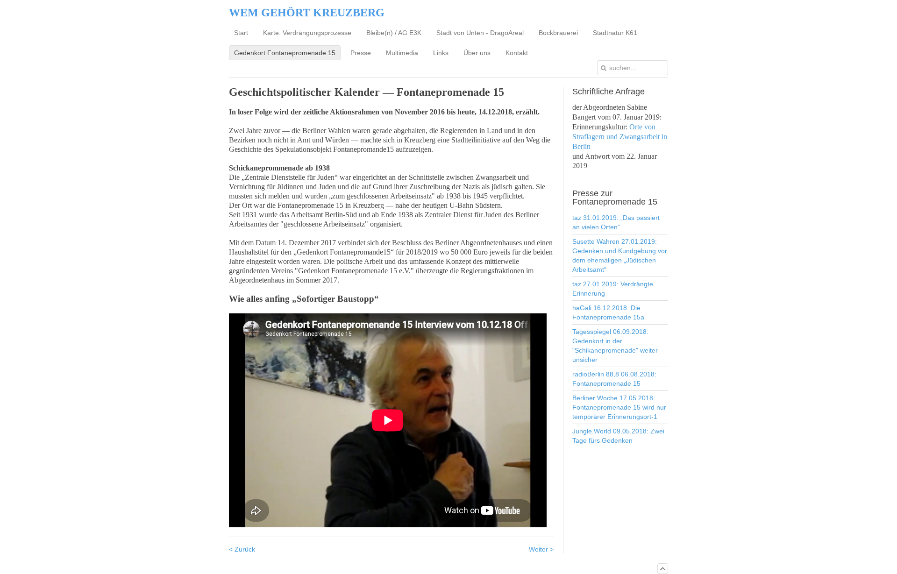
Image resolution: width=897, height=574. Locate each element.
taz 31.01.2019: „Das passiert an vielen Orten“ (616, 222)
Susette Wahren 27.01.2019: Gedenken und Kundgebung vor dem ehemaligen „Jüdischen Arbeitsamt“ (619, 255)
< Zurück (242, 549)
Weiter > (541, 549)
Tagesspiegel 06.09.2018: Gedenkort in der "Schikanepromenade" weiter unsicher (615, 345)
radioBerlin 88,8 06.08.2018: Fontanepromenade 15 (614, 378)
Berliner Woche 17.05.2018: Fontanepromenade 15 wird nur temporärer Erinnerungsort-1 (619, 407)
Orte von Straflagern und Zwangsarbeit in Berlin (619, 136)
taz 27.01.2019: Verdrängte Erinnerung (612, 288)
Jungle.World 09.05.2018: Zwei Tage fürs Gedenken (618, 435)
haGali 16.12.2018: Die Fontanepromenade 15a (608, 312)
